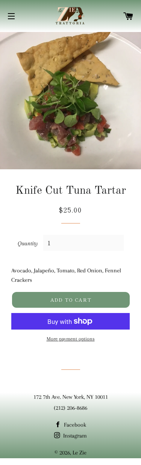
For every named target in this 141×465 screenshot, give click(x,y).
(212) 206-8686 (70, 407)
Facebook (74, 424)
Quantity (28, 243)
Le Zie (79, 452)
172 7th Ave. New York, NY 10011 (70, 397)
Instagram (74, 435)
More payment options (71, 339)
